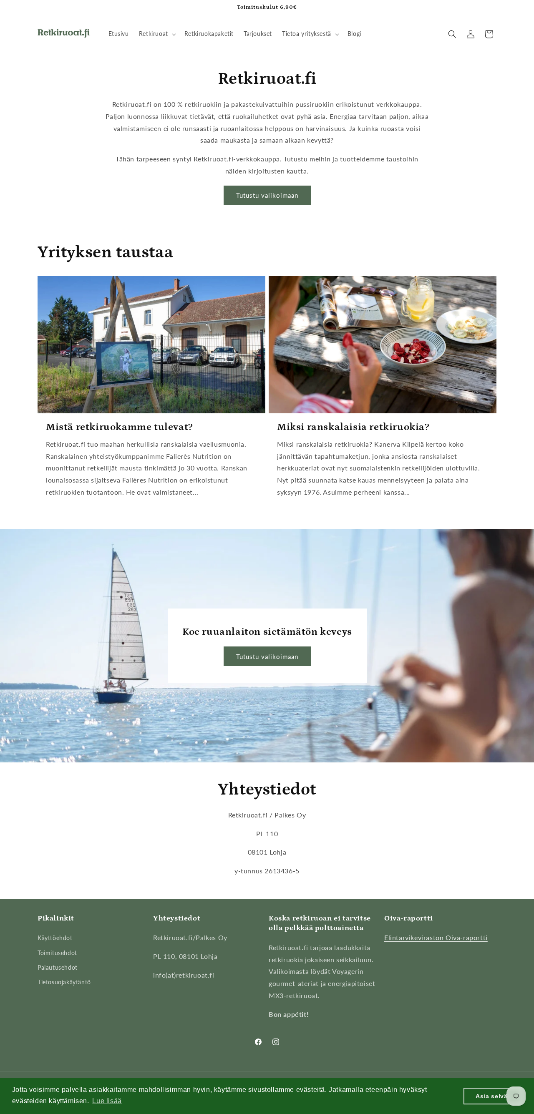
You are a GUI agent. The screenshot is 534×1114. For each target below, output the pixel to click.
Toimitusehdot (57, 952)
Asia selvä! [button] (493, 1096)
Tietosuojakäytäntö (64, 982)
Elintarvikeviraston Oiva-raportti (436, 937)
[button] (156, 34)
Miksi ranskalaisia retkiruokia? (353, 427)
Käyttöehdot (55, 937)
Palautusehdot (58, 967)
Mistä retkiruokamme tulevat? (119, 427)
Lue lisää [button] (106, 1100)
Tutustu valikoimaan (267, 195)
